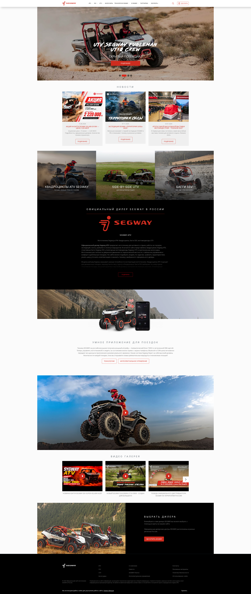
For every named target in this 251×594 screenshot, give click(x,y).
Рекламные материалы (180, 569)
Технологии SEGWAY (121, 3)
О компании (133, 566)
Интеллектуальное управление (139, 576)
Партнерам (144, 3)
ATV (90, 3)
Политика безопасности (181, 573)
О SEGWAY (134, 3)
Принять (184, 591)
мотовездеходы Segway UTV (126, 250)
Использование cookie (180, 576)
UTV (100, 3)
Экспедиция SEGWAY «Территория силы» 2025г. (125, 127)
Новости (131, 569)
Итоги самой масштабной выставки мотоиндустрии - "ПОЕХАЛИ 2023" (169, 127)
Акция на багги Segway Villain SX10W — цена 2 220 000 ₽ (82, 127)
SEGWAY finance (134, 573)
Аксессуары (109, 3)
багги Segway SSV (98, 250)
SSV (95, 3)
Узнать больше (109, 591)
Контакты (154, 3)
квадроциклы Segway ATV (156, 248)
